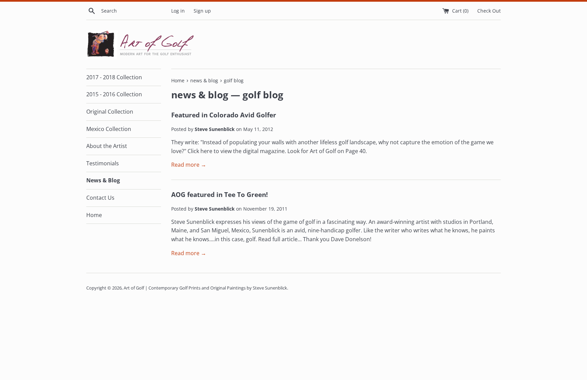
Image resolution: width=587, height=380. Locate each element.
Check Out (489, 10)
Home (94, 215)
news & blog (199, 94)
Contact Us (100, 197)
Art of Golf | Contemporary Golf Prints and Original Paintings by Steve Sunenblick (205, 288)
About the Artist (106, 146)
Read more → (188, 164)
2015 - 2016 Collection (114, 94)
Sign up (202, 10)
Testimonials (102, 163)
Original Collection (109, 111)
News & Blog (103, 180)
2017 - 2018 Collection (114, 77)
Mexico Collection (108, 129)
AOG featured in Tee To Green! (219, 194)
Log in (178, 10)
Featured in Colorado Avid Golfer (223, 115)
